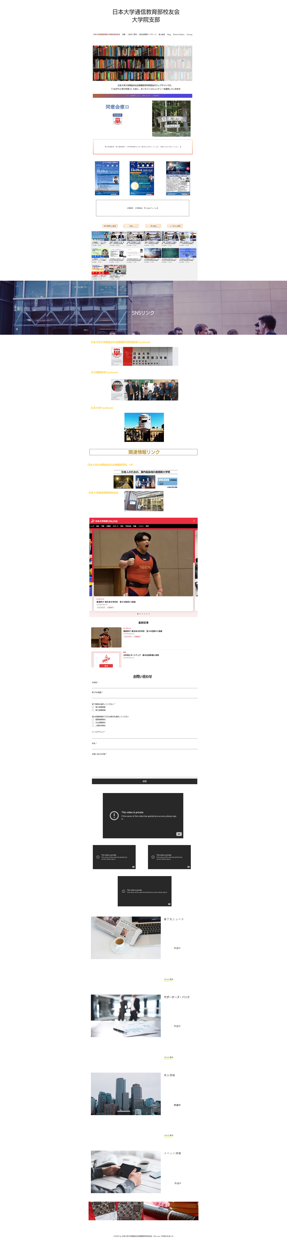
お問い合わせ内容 (98, 754)
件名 (93, 743)
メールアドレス (98, 732)
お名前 (94, 682)
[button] (143, 452)
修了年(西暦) (97, 692)
